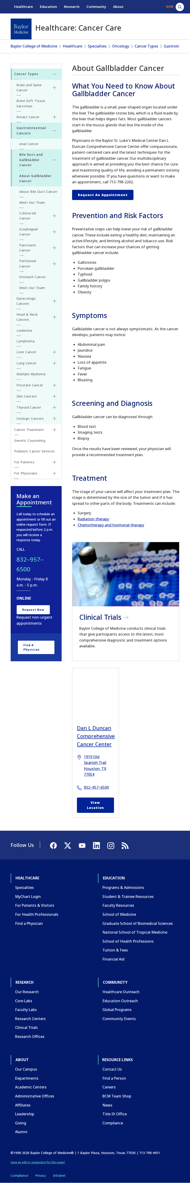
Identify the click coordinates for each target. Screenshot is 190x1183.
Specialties (97, 46)
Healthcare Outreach (120, 991)
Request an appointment (103, 195)
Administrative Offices (34, 1096)
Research (71, 6)
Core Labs (23, 1000)
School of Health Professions (128, 941)
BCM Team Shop (116, 1096)
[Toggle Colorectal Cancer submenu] (54, 215)
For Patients (24, 462)
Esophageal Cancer (28, 231)
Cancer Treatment (29, 429)
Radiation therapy (93, 519)
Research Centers (30, 1018)
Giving (20, 1123)
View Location (95, 805)
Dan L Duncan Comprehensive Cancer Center (95, 735)
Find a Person (114, 1078)
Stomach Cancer (32, 277)
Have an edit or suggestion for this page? (38, 1162)
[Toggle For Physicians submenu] (54, 473)
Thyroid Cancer (28, 407)
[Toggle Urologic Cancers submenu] (54, 418)
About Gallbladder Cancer (35, 178)
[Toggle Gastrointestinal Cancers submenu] (54, 130)
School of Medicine (119, 914)
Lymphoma (25, 341)
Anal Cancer (28, 144)
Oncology (120, 46)
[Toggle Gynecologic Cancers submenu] (54, 301)
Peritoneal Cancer (27, 263)
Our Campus (26, 1069)
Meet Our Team (32, 202)
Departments (26, 1078)
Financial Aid (113, 959)
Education (48, 6)
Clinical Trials (26, 1027)
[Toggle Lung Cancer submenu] (54, 363)
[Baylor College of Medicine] (21, 29)
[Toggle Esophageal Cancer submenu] (54, 231)
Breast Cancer (28, 117)
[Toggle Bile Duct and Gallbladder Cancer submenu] (54, 159)
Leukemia (24, 330)
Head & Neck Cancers (27, 317)
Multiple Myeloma (30, 374)
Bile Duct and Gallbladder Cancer (31, 159)
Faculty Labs (26, 1009)
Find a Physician (31, 647)
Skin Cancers (26, 396)
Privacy (40, 1175)
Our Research (27, 991)
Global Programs (117, 1009)
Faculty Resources (118, 905)
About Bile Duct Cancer (38, 191)
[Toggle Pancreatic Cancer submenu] (54, 247)
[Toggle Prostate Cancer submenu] (54, 385)
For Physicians (25, 473)
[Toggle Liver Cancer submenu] (54, 352)
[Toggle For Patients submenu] (54, 462)
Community (96, 6)
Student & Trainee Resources (128, 896)
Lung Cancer (26, 363)
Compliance (112, 1123)
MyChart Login (28, 896)
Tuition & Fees (115, 950)
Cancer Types (146, 46)
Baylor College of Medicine (34, 46)
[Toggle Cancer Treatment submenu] (54, 429)
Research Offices (29, 1036)
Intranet (59, 1175)
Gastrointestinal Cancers (31, 130)
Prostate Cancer (29, 385)
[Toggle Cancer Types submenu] (54, 74)
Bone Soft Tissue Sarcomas (30, 103)
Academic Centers (31, 1087)
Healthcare (23, 6)
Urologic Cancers (30, 418)
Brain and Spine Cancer (29, 87)
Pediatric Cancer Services (34, 451)
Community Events (119, 1018)
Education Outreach (120, 1000)
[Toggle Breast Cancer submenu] (54, 117)
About (118, 6)
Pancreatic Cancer (27, 247)
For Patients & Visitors (34, 905)
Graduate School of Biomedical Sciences (137, 923)
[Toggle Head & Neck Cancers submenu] (54, 317)
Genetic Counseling (29, 440)
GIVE (169, 6)
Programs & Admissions (123, 887)
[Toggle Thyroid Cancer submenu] (54, 407)
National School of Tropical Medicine (134, 932)
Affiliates (23, 1105)
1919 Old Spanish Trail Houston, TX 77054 (95, 765)
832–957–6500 (96, 787)
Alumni (21, 1131)
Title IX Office (114, 1113)
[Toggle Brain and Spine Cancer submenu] (54, 87)
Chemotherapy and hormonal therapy (111, 525)
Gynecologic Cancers (26, 301)
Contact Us (112, 1069)
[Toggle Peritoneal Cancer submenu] (54, 263)
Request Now (33, 610)
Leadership (24, 1113)
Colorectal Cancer (27, 215)
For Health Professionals (36, 914)
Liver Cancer (26, 352)
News (107, 1105)
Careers (109, 1087)
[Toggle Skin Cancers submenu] (54, 396)
